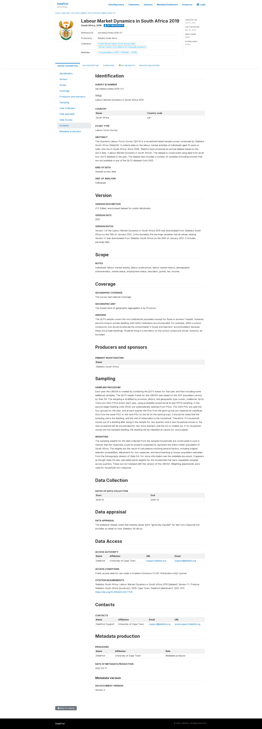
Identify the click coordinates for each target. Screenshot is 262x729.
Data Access (65, 119)
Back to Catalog (66, 708)
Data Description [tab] (90, 65)
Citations (148, 5)
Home (57, 13)
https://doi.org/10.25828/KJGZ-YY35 (114, 592)
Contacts (64, 125)
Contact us (187, 5)
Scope (62, 85)
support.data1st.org (156, 560)
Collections (133, 5)
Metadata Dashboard (167, 5)
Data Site (66, 13)
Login (203, 5)
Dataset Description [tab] (68, 66)
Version (63, 79)
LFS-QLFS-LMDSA (78, 13)
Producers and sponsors (72, 96)
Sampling (64, 102)
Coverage (64, 90)
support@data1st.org (185, 560)
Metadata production (70, 131)
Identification (66, 73)
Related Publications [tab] (149, 65)
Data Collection (67, 108)
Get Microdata (114, 25)
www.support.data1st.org (187, 624)
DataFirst (62, 3)
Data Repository (116, 5)
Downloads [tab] (108, 65)
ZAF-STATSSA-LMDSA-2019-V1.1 (101, 13)
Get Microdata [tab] (128, 65)
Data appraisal (66, 114)
